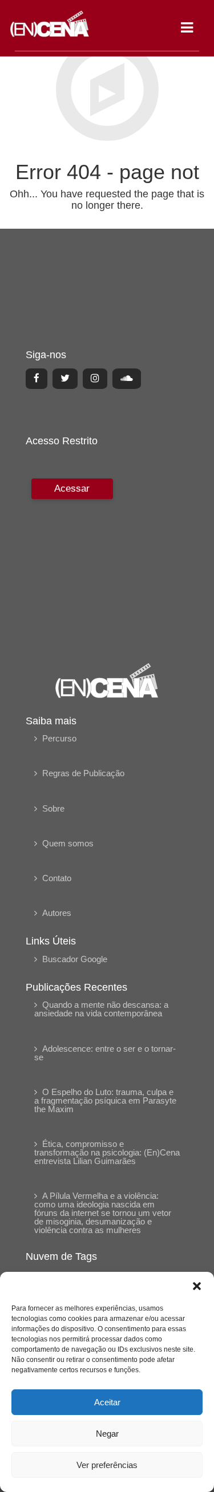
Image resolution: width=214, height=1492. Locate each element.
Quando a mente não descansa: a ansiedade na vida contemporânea (101, 1009)
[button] (197, 1286)
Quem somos (68, 843)
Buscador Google (74, 959)
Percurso (59, 738)
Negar (107, 1433)
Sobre (53, 808)
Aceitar (107, 1402)
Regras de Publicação (83, 773)
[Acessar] (71, 562)
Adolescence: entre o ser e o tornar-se (105, 1053)
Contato (56, 878)
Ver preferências (107, 1465)
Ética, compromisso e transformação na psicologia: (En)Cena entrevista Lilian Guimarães (107, 1152)
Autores (56, 913)
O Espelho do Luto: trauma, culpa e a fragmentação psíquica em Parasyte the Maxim (105, 1100)
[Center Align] (36, 378)
